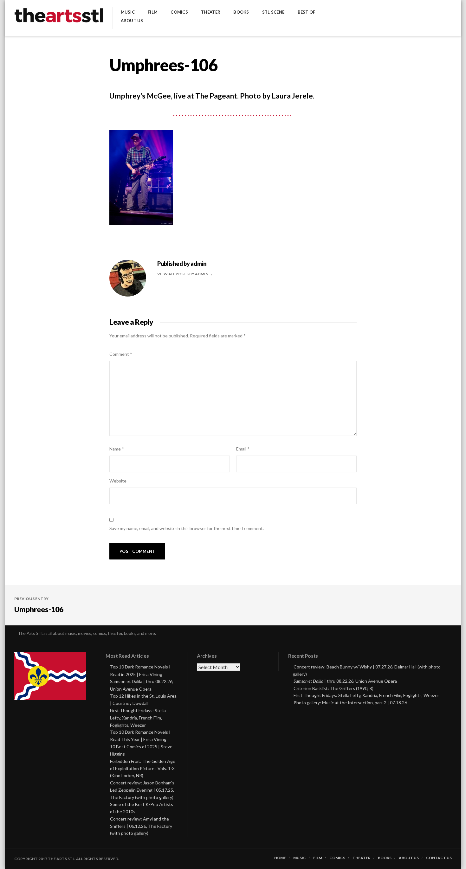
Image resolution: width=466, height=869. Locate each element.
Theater (210, 12)
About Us (132, 20)
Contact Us (439, 858)
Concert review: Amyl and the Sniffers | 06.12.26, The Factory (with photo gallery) (141, 826)
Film (153, 12)
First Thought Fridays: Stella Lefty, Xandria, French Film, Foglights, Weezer (138, 718)
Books (241, 12)
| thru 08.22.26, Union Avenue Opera (345, 681)
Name (116, 448)
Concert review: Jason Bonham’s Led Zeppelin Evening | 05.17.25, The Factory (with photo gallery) (142, 790)
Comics (179, 12)
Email (242, 448)
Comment (120, 354)
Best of (306, 12)
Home (280, 858)
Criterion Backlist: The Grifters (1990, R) (333, 688)
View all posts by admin (183, 274)
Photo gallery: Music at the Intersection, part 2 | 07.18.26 (350, 702)
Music (128, 12)
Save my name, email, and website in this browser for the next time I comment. (186, 528)
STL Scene (273, 12)
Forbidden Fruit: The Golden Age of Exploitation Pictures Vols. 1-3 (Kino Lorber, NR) (142, 768)
